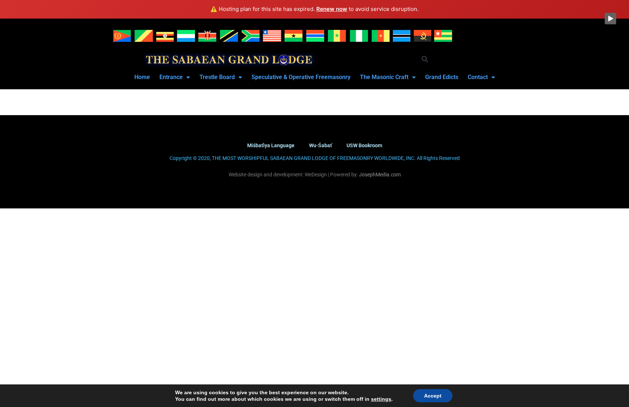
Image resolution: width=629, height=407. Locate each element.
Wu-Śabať (320, 145)
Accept (433, 396)
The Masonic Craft (384, 77)
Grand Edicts (441, 77)
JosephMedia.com (379, 174)
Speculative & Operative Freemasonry (301, 77)
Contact (478, 77)
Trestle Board (217, 77)
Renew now (331, 8)
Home (142, 77)
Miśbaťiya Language (270, 145)
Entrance (171, 77)
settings (381, 399)
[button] (425, 59)
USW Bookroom (364, 145)
